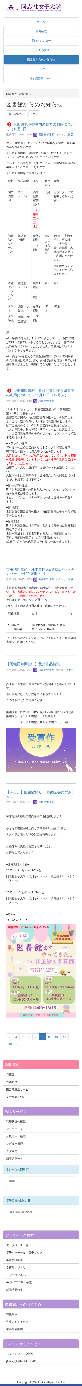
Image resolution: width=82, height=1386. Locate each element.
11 (64, 1037)
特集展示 (11, 1314)
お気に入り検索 (16, 1136)
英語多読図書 (14, 1260)
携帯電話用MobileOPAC (21, 1361)
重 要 (70, 134)
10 (56, 1037)
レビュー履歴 (14, 1143)
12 (10, 1044)
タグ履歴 (11, 1151)
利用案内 (11, 1074)
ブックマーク (14, 1129)
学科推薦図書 (14, 1329)
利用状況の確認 (16, 1121)
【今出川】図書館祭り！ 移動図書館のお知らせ (40, 793)
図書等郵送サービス (18, 1089)
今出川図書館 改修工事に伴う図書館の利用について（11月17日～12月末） (40, 392)
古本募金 (11, 1082)
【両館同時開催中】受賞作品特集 (33, 663)
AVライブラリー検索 (19, 1282)
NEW (70, 669)
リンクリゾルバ (16, 1275)
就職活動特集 (14, 1289)
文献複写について (17, 1097)
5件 (33, 114)
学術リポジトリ (16, 1267)
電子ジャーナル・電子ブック (24, 1252)
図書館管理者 (46, 134)
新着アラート (14, 1158)
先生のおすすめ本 (17, 1322)
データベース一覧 (17, 1245)
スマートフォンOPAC (19, 1354)
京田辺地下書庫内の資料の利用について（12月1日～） (40, 126)
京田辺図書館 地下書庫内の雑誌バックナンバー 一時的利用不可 (40, 571)
